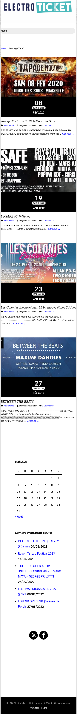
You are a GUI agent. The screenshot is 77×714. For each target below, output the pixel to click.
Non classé (9, 125)
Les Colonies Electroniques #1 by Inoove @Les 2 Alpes (38, 307)
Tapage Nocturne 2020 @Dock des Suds (28, 121)
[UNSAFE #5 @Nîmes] (38, 170)
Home (3, 49)
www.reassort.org (38, 708)
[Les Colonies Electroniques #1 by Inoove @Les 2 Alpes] (38, 263)
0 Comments (48, 125)
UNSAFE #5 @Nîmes (15, 216)
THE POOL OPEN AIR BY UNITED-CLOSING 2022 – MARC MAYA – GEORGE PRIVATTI (39, 571)
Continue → (68, 134)
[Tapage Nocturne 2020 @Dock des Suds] (38, 77)
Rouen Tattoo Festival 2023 (36, 553)
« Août (19, 516)
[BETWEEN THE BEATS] (38, 357)
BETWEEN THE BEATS (17, 401)
